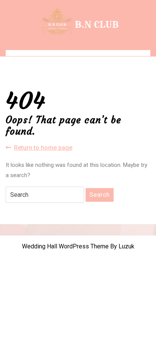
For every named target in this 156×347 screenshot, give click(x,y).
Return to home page (43, 148)
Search (99, 194)
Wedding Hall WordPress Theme (65, 246)
